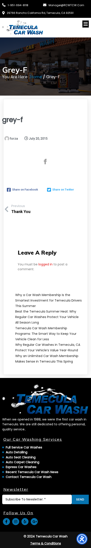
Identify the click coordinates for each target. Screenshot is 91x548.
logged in (45, 264)
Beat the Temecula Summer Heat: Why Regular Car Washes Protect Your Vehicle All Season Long (47, 317)
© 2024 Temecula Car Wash (46, 536)
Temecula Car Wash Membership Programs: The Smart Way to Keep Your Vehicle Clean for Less (45, 333)
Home (36, 77)
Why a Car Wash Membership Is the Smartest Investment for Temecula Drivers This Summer (48, 300)
